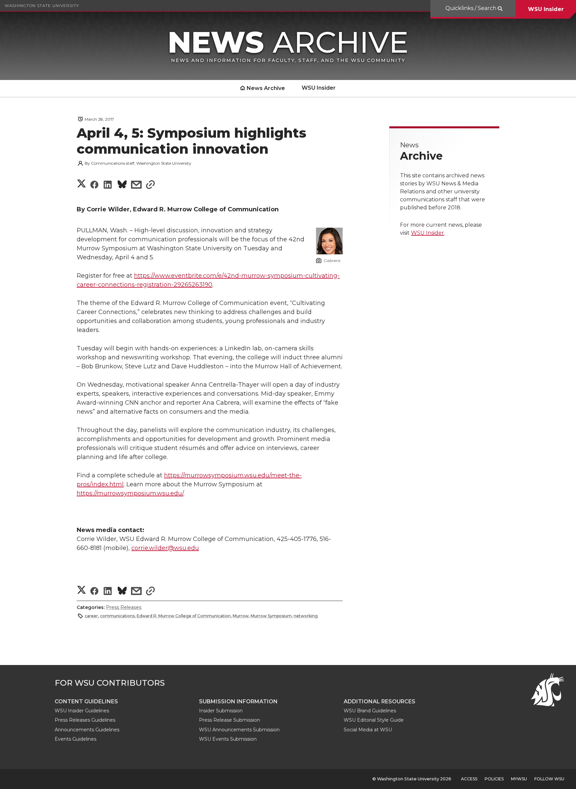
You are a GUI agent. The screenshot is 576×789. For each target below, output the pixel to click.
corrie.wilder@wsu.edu (165, 548)
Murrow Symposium (271, 615)
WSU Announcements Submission (239, 730)
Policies (494, 778)
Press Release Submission (229, 720)
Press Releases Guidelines (85, 720)
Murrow (241, 615)
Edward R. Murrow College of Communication (184, 615)
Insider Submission (221, 711)
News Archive (266, 88)
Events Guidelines (75, 739)
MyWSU (519, 778)
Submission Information (238, 701)
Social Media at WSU (368, 730)
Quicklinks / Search (471, 8)
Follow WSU (549, 778)
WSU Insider (546, 9)
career (91, 615)
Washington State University (42, 5)
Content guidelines (86, 701)
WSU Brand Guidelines (370, 711)
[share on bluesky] (122, 185)
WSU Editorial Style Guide (374, 720)
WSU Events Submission (228, 739)
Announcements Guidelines (87, 730)
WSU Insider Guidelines (82, 711)
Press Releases (123, 607)
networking (306, 615)
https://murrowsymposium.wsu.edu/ (130, 493)
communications (117, 615)
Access (469, 778)
